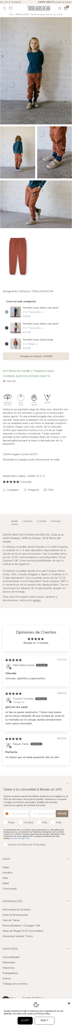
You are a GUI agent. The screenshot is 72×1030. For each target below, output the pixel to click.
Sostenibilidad (11, 957)
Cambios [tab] (27, 521)
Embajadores (10, 973)
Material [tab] (56, 521)
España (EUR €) (31, 998)
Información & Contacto (16, 909)
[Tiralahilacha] (38, 8)
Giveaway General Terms (18, 936)
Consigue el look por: (36, 356)
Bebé (6, 883)
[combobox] (7, 813)
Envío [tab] (14, 521)
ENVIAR (62, 813)
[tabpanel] (36, 567)
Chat (50, 490)
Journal (7, 978)
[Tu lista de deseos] (11, 8)
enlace (37, 600)
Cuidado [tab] (41, 521)
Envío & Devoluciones (15, 915)
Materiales (9, 962)
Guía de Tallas (11, 920)
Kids (12, 14)
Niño (5, 878)
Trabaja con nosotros (15, 984)
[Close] (69, 1003)
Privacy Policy (16, 838)
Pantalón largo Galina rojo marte (40, 307)
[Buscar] (58, 8)
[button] (65, 8)
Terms (26, 838)
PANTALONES (22, 14)
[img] (13, 660)
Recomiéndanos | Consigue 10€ (21, 925)
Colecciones (10, 888)
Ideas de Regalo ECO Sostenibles (23, 931)
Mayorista (8, 968)
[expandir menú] (5, 8)
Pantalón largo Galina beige (38, 339)
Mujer (6, 867)
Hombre (7, 873)
